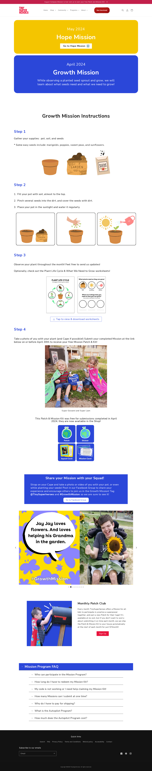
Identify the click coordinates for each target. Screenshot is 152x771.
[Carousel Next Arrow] (136, 547)
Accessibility (99, 742)
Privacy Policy (57, 742)
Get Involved (102, 10)
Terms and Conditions (73, 742)
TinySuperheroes (75, 766)
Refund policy (88, 742)
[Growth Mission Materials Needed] (76, 162)
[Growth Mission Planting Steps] (76, 229)
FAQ (48, 742)
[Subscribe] (54, 753)
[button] (53, 10)
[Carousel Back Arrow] (15, 547)
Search (42, 742)
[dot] (68, 587)
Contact (109, 742)
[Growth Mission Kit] (76, 443)
